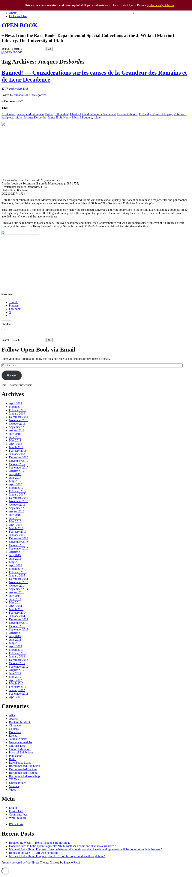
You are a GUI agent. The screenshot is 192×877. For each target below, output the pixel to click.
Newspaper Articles (20, 742)
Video (12, 789)
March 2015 (16, 568)
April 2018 (15, 443)
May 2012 (15, 676)
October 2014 (17, 585)
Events (13, 735)
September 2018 (18, 427)
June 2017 (15, 477)
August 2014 (16, 592)
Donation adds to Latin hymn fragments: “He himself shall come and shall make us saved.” (62, 846)
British (49, 114)
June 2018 (15, 437)
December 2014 (18, 578)
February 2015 (17, 572)
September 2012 (18, 666)
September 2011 (18, 693)
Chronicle (15, 725)
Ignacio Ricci (72, 862)
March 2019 (16, 406)
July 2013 (15, 636)
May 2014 (15, 602)
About (12, 12)
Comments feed (18, 814)
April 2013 (15, 646)
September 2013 (18, 629)
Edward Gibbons (127, 114)
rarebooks (20, 95)
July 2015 (15, 555)
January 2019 (17, 413)
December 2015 (18, 538)
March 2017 (16, 487)
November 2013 (18, 622)
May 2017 (15, 481)
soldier (97, 117)
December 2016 (18, 497)
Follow (11, 375)
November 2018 (18, 420)
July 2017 (15, 474)
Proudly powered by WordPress (20, 862)
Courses (14, 728)
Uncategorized (37, 95)
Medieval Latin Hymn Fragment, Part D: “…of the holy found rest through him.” (57, 856)
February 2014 (17, 612)
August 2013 (16, 632)
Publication (15, 755)
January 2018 (17, 454)
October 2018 (17, 423)
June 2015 (15, 558)
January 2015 (17, 575)
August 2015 (16, 551)
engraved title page (161, 114)
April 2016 (15, 524)
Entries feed (16, 811)
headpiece (7, 117)
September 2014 (18, 589)
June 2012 (15, 673)
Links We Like (18, 16)
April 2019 (15, 403)
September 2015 (18, 548)
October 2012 (17, 663)
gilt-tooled (180, 114)
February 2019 (17, 410)
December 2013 (18, 619)
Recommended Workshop (24, 776)
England (144, 114)
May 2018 (15, 440)
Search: (6, 48)
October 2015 (17, 545)
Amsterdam (8, 114)
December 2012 (18, 659)
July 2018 (15, 433)
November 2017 (18, 460)
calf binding (62, 114)
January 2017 (17, 494)
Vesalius (14, 786)
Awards (13, 718)
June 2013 (15, 639)
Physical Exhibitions (21, 752)
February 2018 (17, 450)
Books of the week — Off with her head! (33, 852)
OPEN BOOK (20, 25)
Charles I (75, 114)
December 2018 (18, 416)
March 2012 (16, 683)
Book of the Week (20, 722)
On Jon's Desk (17, 745)
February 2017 (17, 491)
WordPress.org (17, 817)
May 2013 (15, 643)
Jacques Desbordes (35, 117)
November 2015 (18, 541)
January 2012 (17, 690)
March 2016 (16, 528)
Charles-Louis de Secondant (99, 114)
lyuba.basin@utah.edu (160, 5)
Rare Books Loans (20, 762)
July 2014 (15, 595)
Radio (12, 759)
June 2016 (15, 518)
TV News (15, 779)
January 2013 (17, 656)
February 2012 (17, 686)
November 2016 (18, 501)
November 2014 (18, 582)
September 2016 (18, 508)
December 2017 (18, 457)
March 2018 (16, 447)
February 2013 (17, 653)
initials (18, 117)
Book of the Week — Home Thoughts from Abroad (39, 842)
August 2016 (16, 511)
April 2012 (15, 680)
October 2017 (17, 464)
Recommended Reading (23, 772)
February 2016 (17, 531)
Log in (13, 807)
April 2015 (15, 565)
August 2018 (16, 430)
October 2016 (17, 504)
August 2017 (16, 470)
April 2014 (15, 605)
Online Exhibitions (20, 749)
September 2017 (18, 467)
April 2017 (15, 484)
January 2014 (17, 616)
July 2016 (15, 514)
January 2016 (17, 535)
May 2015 (15, 562)
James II (53, 117)
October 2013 (17, 626)
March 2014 (16, 609)
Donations (15, 732)
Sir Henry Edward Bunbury (75, 117)
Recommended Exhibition (24, 766)
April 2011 (15, 697)
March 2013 (16, 649)
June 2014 (15, 599)
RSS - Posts (16, 824)
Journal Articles (18, 739)
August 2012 (16, 670)
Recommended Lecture (23, 769)
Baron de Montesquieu (30, 114)
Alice (12, 715)
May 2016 (15, 521)
